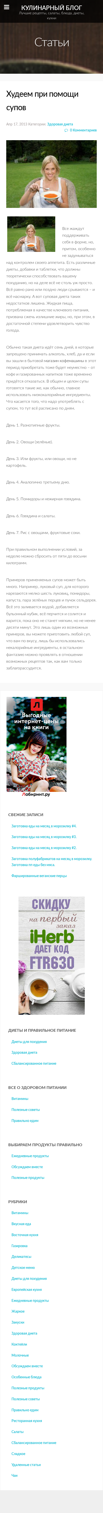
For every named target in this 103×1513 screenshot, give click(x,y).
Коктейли (19, 1344)
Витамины (20, 1099)
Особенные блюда (27, 1377)
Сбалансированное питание (34, 1063)
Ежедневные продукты (30, 1156)
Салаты (18, 1432)
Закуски (18, 1322)
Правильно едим (25, 1121)
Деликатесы (21, 1257)
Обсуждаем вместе (27, 1167)
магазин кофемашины (64, 361)
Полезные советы (26, 1110)
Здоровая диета (60, 124)
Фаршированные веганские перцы (39, 876)
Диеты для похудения (29, 1042)
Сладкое (18, 1454)
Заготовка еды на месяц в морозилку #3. (44, 837)
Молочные (20, 1355)
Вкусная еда (21, 1224)
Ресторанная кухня (27, 1421)
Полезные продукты (28, 1178)
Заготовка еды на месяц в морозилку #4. (44, 826)
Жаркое (18, 1311)
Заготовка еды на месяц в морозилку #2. (44, 848)
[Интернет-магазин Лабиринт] (36, 796)
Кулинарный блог (51, 12)
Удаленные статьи (26, 1465)
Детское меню (23, 1268)
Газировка (20, 1246)
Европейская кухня (27, 1290)
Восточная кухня (25, 1235)
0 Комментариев (83, 130)
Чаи (15, 1476)
